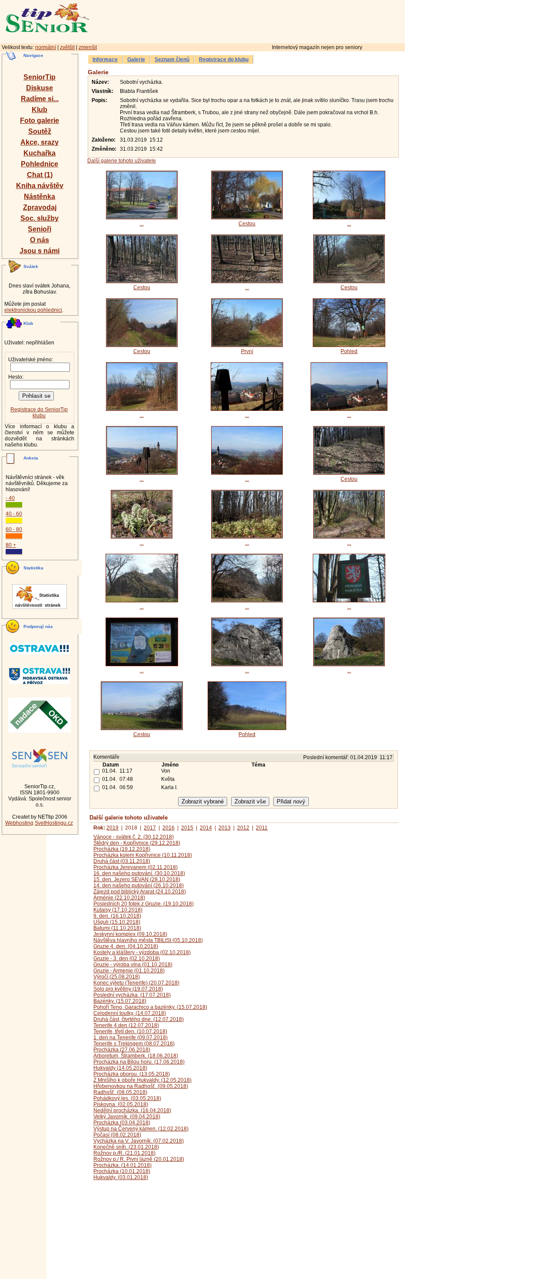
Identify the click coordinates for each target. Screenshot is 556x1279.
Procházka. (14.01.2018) (122, 1165)
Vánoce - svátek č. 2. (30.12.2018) (133, 837)
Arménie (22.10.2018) (119, 898)
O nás (39, 240)
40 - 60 (14, 514)
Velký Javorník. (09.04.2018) (126, 1117)
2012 (243, 828)
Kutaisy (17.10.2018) (117, 910)
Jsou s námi (40, 250)
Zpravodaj (39, 207)
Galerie (136, 59)
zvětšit (67, 47)
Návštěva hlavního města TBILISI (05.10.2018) (148, 940)
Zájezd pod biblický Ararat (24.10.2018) (139, 892)
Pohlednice (39, 164)
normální (45, 47)
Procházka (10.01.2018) (121, 1171)
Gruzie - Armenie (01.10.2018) (129, 971)
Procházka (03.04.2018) (121, 1123)
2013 (224, 828)
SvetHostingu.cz (54, 823)
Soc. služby (39, 218)
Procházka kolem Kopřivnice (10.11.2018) (142, 855)
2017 (150, 828)
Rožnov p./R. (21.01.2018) (124, 1153)
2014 (206, 828)
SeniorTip (39, 77)
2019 (112, 828)
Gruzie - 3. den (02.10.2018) (126, 958)
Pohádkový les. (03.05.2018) (127, 1098)
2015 (187, 828)
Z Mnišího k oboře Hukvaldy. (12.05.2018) (142, 1080)
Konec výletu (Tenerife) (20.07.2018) (136, 983)
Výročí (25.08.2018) (116, 977)
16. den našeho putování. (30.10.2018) (139, 873)
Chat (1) (40, 174)
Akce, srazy (39, 142)
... (142, 224)
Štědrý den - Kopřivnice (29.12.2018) (136, 843)
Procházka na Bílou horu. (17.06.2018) (139, 1062)
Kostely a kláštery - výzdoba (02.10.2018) (142, 952)
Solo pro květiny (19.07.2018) (128, 989)
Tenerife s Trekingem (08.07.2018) (134, 1044)
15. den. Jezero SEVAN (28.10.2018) (136, 879)
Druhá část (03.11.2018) (121, 861)
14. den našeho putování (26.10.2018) (138, 885)
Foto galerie (39, 120)
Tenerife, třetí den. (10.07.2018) (130, 1031)
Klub (39, 109)
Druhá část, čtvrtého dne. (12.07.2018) (138, 1019)
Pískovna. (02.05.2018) (120, 1104)
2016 (168, 828)
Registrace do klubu (223, 59)
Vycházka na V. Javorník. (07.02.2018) (138, 1141)
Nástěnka (39, 196)
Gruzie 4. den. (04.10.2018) (125, 946)
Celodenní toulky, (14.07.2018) (129, 1013)
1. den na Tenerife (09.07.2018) (130, 1037)
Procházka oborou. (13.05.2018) (131, 1074)
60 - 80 (14, 529)
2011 (262, 828)
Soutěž (39, 131)
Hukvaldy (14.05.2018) (120, 1068)
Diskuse (39, 88)
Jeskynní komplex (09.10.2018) (130, 934)
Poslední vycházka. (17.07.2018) (132, 995)
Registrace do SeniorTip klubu (39, 413)
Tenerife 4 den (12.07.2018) (126, 1025)
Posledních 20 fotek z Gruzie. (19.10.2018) (143, 904)
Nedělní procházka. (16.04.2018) (132, 1110)
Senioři (39, 229)
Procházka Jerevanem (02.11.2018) (135, 867)
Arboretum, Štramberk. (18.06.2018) (135, 1056)
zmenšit (88, 47)
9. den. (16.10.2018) (117, 916)
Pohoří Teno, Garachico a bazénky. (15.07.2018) (150, 1007)
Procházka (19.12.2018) (121, 849)
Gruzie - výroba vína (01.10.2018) (132, 965)
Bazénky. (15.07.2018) (119, 1001)
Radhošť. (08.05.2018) (120, 1092)
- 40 (10, 498)
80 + (11, 545)
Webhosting (19, 823)
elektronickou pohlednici (33, 310)
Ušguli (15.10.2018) (116, 922)
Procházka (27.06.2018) (121, 1050)
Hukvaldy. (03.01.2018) (120, 1177)
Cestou (246, 224)
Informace (105, 59)
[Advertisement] (284, 20)
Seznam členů (172, 59)
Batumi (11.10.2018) (117, 928)
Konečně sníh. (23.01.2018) (126, 1147)
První (247, 351)
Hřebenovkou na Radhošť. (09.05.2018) (140, 1086)
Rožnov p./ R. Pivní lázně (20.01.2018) (138, 1159)
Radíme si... (40, 98)
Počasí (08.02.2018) (117, 1135)
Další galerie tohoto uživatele (121, 161)
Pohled (349, 351)
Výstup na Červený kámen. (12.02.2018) (141, 1129)
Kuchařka (39, 153)
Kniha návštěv (39, 185)
